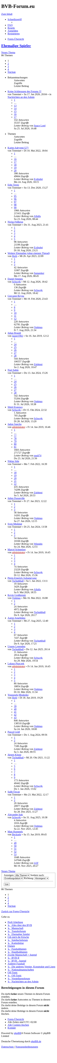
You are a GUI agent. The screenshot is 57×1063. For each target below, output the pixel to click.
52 (15, 851)
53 (15, 854)
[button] (12, 72)
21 (15, 481)
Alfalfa (37, 216)
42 (15, 714)
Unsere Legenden (16, 646)
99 (15, 207)
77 (15, 435)
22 (15, 484)
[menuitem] (10, 25)
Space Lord (39, 125)
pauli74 (37, 455)
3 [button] (8, 66)
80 (15, 444)
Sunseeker (39, 273)
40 (15, 709)
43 (15, 717)
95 (15, 196)
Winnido (38, 544)
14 (15, 108)
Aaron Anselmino (16, 618)
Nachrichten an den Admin (21, 97)
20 (15, 170)
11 (15, 316)
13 (15, 105)
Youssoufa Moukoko (18, 695)
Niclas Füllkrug (15, 222)
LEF (36, 863)
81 (15, 447)
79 (15, 441)
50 (15, 846)
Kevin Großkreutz (17, 595)
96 (15, 199)
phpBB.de (36, 1041)
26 (15, 350)
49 (15, 843)
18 (15, 165)
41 (15, 712)
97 (15, 202)
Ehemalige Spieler (16, 46)
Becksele (16, 834)
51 (15, 848)
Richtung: (29, 878)
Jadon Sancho (15, 424)
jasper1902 (17, 335)
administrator (18, 427)
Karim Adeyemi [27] (18, 147)
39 (15, 706)
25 (15, 347)
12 (15, 318)
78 (15, 438)
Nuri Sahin (13, 370)
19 (15, 167)
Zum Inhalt (6, 14)
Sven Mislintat (15, 524)
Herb (14, 256)
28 (15, 355)
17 (15, 117)
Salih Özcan (14, 791)
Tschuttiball (18, 581)
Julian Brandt (14, 333)
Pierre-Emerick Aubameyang (22, 578)
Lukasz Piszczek (16, 663)
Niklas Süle (13, 461)
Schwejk (16, 281)
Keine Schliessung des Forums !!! (24, 91)
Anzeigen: (9, 875)
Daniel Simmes (15, 279)
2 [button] (8, 63)
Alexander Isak (15, 814)
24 (15, 344)
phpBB (17, 1033)
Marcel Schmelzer (17, 549)
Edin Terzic (13, 184)
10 (15, 313)
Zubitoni (38, 364)
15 (15, 111)
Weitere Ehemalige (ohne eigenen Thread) (29, 253)
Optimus (38, 327)
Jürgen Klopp (14, 754)
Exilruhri (38, 179)
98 (15, 204)
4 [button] (8, 69)
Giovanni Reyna (16, 296)
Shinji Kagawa (15, 407)
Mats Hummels (15, 831)
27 (15, 353)
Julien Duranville (16, 498)
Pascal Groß (14, 732)
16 (15, 114)
